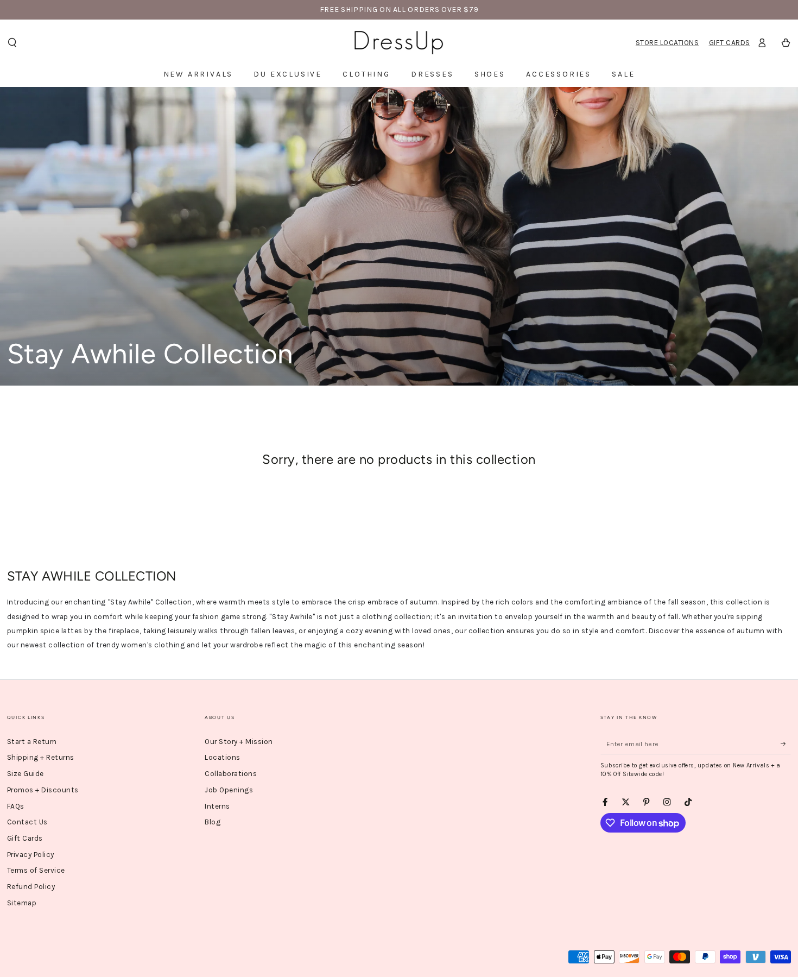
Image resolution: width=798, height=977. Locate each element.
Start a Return (32, 742)
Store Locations (667, 43)
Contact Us (27, 822)
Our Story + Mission (239, 742)
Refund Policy (31, 887)
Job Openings (229, 790)
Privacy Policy (30, 854)
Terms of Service (36, 870)
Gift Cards (729, 43)
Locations (222, 757)
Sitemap (22, 903)
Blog (212, 822)
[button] (12, 43)
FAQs (15, 806)
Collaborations (231, 774)
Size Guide (25, 774)
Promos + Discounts (43, 790)
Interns (217, 806)
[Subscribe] (786, 744)
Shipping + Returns (40, 757)
